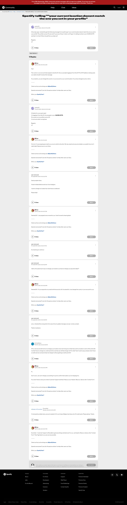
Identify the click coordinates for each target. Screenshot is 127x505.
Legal (5, 502)
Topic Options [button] (33, 53)
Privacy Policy (24, 502)
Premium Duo (82, 480)
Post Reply (91, 465)
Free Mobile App (65, 483)
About (26, 476)
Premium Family (83, 483)
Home (10, 11)
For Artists (45, 476)
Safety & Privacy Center (13, 502)
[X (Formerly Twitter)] (117, 475)
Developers (46, 480)
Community (10, 7)
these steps (72, 3)
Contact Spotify (65, 487)
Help (53, 7)
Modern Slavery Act (58, 502)
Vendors (45, 490)
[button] (95, 27)
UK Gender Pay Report (78, 502)
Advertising (46, 483)
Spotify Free (82, 490)
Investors (45, 487)
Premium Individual (83, 476)
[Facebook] (121, 475)
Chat (63, 7)
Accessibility (49, 502)
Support (63, 476)
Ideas (74, 7)
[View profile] (32, 27)
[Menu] (123, 7)
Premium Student (83, 487)
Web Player (64, 480)
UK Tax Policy (68, 502)
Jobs (26, 480)
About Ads (41, 502)
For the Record (29, 483)
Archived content (20, 11)
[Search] (114, 7)
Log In (119, 7)
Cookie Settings (33, 502)
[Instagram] (112, 475)
